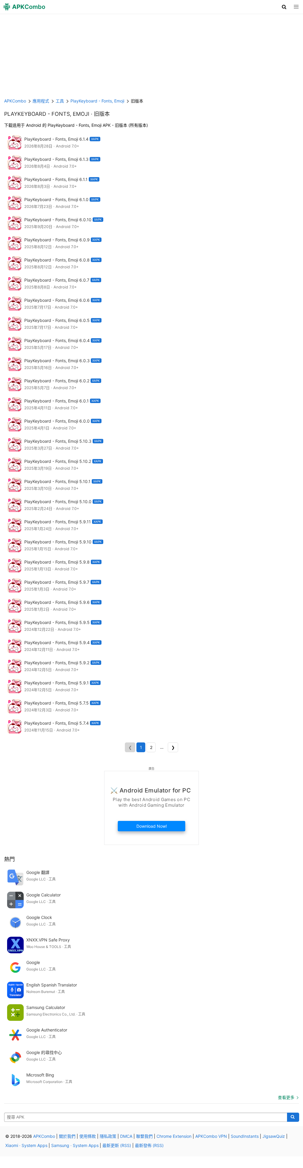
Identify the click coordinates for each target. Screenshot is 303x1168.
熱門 (9, 859)
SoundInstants (245, 1136)
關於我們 (67, 1136)
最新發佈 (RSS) (149, 1145)
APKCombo (15, 100)
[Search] (293, 1117)
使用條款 (87, 1136)
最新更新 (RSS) (116, 1145)
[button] (284, 7)
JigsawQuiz (273, 1136)
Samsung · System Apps (75, 1145)
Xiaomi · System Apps (26, 1145)
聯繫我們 (144, 1136)
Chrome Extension (174, 1136)
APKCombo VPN (211, 1136)
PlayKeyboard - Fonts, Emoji (46, 114)
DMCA (126, 1136)
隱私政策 (108, 1136)
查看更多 (286, 1097)
